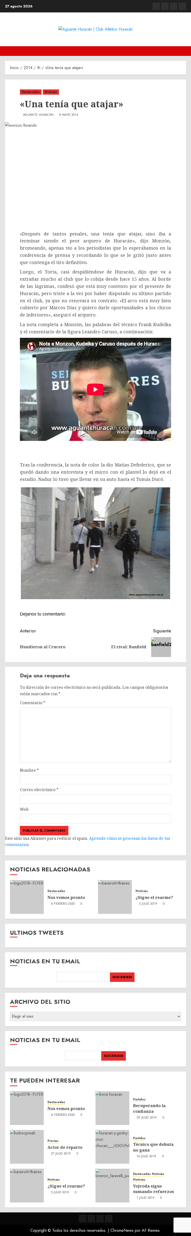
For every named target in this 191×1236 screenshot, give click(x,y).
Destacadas (31, 92)
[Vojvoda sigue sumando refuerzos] (112, 1185)
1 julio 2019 (145, 1198)
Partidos (139, 1099)
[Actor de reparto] (27, 1147)
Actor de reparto (65, 1147)
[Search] (183, 51)
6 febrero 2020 (63, 904)
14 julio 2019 (146, 1157)
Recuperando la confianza (149, 1108)
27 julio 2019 (61, 1154)
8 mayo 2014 (68, 115)
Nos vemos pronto (66, 897)
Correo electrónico (39, 789)
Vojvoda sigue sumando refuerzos (153, 1188)
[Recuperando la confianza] (112, 1108)
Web (24, 809)
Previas (53, 1141)
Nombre (29, 770)
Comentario (32, 702)
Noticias (51, 92)
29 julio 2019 (147, 1118)
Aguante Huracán (38, 115)
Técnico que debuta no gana (153, 1147)
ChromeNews (122, 1230)
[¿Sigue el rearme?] (115, 897)
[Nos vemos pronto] (27, 897)
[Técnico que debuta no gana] (112, 1147)
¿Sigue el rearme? (154, 897)
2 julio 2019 (148, 904)
